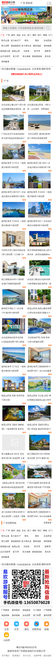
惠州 (13, 35)
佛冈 (34, 35)
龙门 (29, 35)
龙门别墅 (37, 615)
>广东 (6, 80)
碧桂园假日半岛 (16, 46)
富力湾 (16, 56)
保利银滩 (5, 61)
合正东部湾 (5, 56)
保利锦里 (48, 45)
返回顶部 (47, 655)
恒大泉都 (26, 56)
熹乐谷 (48, 56)
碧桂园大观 (5, 51)
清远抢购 (5, 615)
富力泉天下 (16, 40)
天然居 (26, 51)
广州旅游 (5, 610)
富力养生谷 (26, 45)
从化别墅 (26, 615)
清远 (18, 35)
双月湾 (37, 51)
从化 (24, 35)
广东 (3, 35)
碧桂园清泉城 (37, 57)
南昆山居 (16, 51)
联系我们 (16, 655)
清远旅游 (26, 610)
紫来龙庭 (37, 45)
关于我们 (6, 655)
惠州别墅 (48, 615)
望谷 (37, 40)
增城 (45, 35)
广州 (8, 35)
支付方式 (27, 655)
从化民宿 (48, 40)
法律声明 (37, 655)
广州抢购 (48, 610)
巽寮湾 (48, 51)
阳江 (40, 35)
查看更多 (48, 522)
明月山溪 (5, 40)
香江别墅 (5, 45)
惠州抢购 (16, 615)
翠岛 (26, 40)
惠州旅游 (16, 610)
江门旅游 (37, 610)
